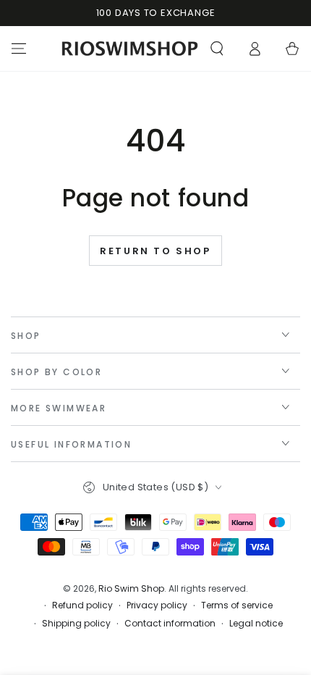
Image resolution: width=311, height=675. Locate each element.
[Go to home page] (129, 48)
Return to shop (155, 251)
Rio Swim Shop (131, 588)
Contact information (170, 623)
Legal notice (256, 623)
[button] (217, 48)
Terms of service (237, 605)
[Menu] (19, 48)
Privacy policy (157, 605)
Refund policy (82, 605)
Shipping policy (76, 623)
